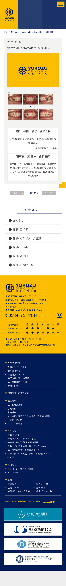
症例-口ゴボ (13, 487)
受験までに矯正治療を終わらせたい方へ (27, 446)
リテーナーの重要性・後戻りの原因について (29, 453)
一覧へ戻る (33, 192)
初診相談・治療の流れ (18, 392)
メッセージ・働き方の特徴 (20, 468)
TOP (6, 31)
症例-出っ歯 (42, 483)
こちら (53, 148)
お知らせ (12, 483)
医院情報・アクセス (17, 374)
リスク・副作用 (15, 423)
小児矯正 (12, 408)
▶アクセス (10, 306)
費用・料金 (13, 385)
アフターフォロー (16, 419)
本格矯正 (12, 412)
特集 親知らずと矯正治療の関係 (23, 442)
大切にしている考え (17, 367)
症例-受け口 (42, 487)
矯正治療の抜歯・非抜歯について (24, 449)
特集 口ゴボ (13, 435)
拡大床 (11, 457)
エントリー (13, 472)
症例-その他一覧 (44, 491)
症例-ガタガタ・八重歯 (19, 491)
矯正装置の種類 (15, 404)
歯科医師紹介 (14, 370)
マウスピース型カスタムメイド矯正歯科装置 (29, 416)
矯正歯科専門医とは (17, 381)
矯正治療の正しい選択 (18, 378)
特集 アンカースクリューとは (22, 438)
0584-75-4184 (22, 315)
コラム (14, 31)
